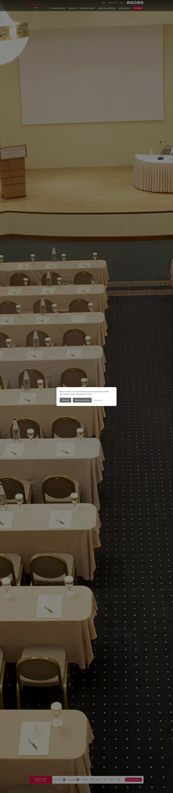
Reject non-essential (82, 400)
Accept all (65, 400)
